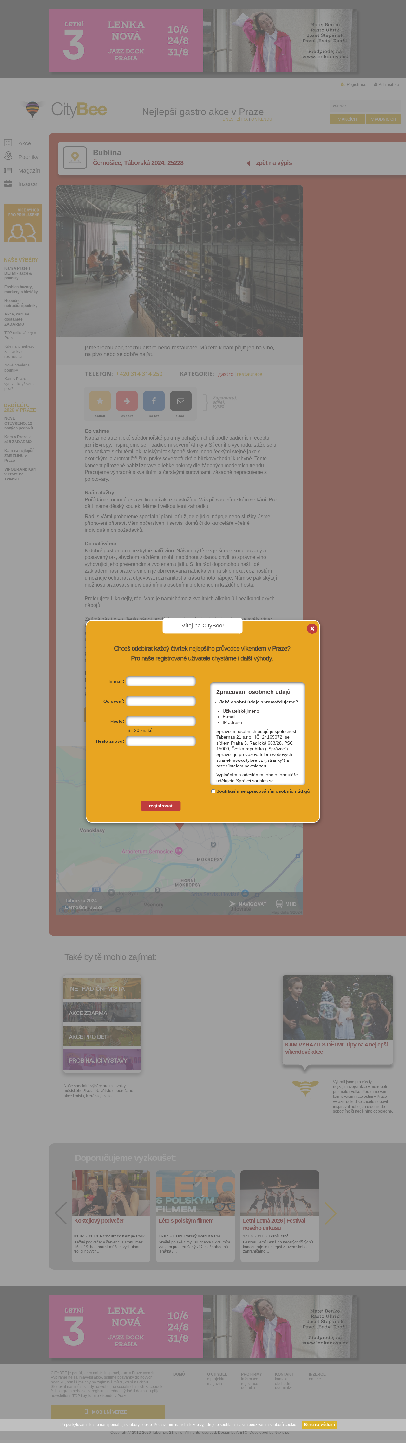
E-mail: (116, 681)
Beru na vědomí (319, 1424)
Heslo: (117, 721)
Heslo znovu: (110, 741)
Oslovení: (113, 701)
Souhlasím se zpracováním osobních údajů (263, 791)
